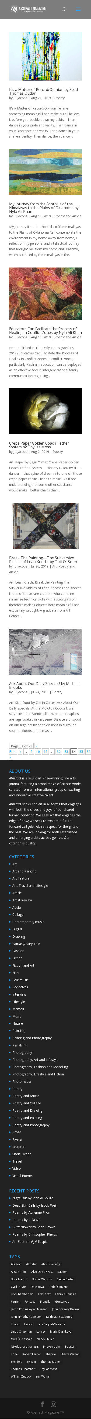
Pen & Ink (19, 1045)
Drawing (18, 936)
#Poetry (31, 1264)
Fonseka (29, 1302)
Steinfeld (16, 1362)
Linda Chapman (21, 1332)
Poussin (70, 1347)
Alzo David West (42, 1272)
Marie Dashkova (60, 1332)
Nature (17, 1023)
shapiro (51, 1354)
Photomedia (21, 1081)
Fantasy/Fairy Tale (26, 943)
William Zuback (21, 1376)
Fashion (18, 951)
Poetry (60, 98)
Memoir (18, 1009)
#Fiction (16, 1264)
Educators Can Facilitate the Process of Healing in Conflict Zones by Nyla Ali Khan (45, 330)
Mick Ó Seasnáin (21, 1339)
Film (15, 972)
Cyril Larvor (18, 1287)
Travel (17, 1161)
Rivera (17, 1139)
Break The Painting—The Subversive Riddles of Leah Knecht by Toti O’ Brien (43, 559)
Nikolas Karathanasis (24, 1347)
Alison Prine (19, 1272)
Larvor (28, 1324)
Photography (22, 1052)
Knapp (15, 1324)
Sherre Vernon (70, 1354)
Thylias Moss (48, 1369)
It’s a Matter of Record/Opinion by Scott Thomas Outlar (43, 91)
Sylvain (31, 1362)
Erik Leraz (44, 1294)
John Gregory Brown (65, 1309)
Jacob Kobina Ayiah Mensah (29, 1309)
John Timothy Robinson (26, 1317)
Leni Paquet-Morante (51, 1324)
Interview (19, 994)
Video (16, 1168)
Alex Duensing (50, 1264)
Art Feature (20, 878)
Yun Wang (42, 1376)
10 (38, 751)
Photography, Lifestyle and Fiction (38, 1074)
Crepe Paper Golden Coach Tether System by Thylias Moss (39, 445)
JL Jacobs (20, 98)
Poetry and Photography (30, 1125)
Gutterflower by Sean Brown (33, 1227)
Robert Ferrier (31, 1354)
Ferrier (15, 1302)
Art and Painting (24, 871)
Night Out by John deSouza (32, 1198)
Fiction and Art (23, 965)
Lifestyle (18, 1001)
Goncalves (20, 987)
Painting (18, 1030)
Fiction (17, 958)
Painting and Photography (32, 1038)
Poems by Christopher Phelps (34, 1234)
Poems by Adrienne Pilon (31, 1212)
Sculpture (19, 1146)
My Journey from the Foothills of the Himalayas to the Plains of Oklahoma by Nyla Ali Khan (44, 207)
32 (59, 751)
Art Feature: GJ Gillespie (30, 1241)
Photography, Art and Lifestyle (35, 1059)
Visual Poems (22, 1175)
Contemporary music (28, 922)
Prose (16, 1132)
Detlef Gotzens (58, 1287)
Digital (17, 929)
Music (16, 1016)
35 (81, 751)
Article (17, 893)
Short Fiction (22, 1154)
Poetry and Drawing (27, 1110)
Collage (18, 914)
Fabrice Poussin (65, 1294)
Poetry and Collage (26, 1103)
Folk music (20, 980)
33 (66, 751)
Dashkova (37, 1287)
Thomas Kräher (51, 1362)
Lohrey (41, 1332)
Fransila (45, 1302)
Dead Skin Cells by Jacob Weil (34, 1205)
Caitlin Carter (65, 1279)
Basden (62, 1272)
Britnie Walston (42, 1279)
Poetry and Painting (27, 1117)
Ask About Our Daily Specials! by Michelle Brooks (44, 685)
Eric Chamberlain (22, 1294)
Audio (16, 907)
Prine (14, 1354)
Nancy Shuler (45, 1339)
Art (54, 566)
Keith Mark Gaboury (59, 1317)
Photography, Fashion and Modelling (40, 1067)
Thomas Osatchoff (23, 1369)
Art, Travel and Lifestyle (30, 885)
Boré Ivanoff (19, 1279)
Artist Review (22, 900)
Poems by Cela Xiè (26, 1219)
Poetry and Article (68, 216)
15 (45, 751)
